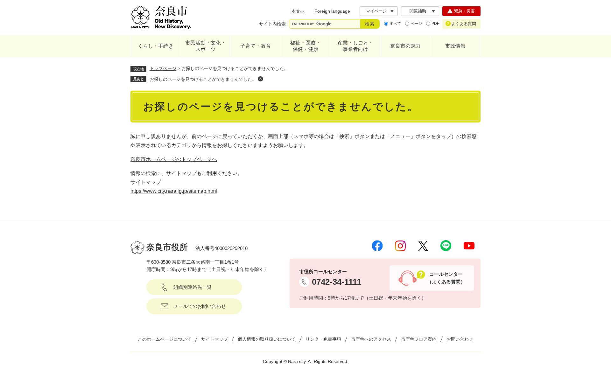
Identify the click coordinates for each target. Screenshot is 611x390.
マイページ (376, 11)
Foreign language (332, 11)
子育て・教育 (255, 46)
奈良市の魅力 (405, 46)
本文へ (298, 11)
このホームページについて (164, 339)
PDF (435, 23)
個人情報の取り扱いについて (267, 339)
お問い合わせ (459, 339)
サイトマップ (214, 339)
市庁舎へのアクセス (371, 339)
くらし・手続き (155, 46)
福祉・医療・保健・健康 (305, 46)
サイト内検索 (272, 23)
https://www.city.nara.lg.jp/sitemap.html (173, 191)
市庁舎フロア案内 (419, 339)
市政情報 (455, 46)
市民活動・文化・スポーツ (205, 46)
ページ (416, 23)
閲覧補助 (418, 11)
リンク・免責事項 (323, 339)
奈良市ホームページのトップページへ (173, 159)
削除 (260, 79)
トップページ (163, 68)
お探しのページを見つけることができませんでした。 (203, 79)
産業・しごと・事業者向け (355, 46)
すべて (395, 23)
